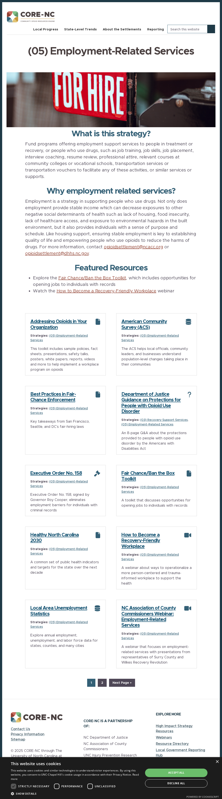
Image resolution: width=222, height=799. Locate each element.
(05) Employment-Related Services (147, 424)
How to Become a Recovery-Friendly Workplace (106, 290)
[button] (75, 793)
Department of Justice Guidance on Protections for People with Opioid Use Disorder (151, 402)
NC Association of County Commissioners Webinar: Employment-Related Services (148, 616)
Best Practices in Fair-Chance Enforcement (53, 396)
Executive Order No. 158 (56, 473)
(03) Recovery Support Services (164, 420)
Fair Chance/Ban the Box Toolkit (92, 277)
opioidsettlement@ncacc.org (133, 246)
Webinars (164, 737)
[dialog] (111, 778)
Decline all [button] (176, 783)
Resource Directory (172, 744)
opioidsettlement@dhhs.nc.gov (57, 253)
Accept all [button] (176, 772)
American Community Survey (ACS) (144, 324)
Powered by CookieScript (202, 796)
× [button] (217, 761)
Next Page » (122, 684)
